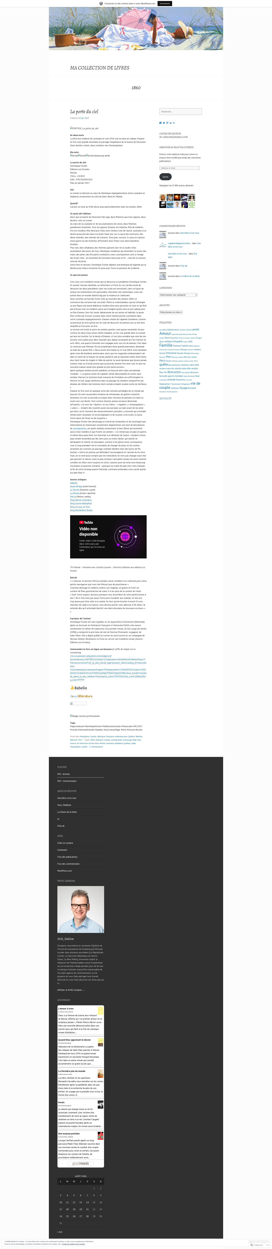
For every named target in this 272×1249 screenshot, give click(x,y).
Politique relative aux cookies (73, 1244)
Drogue (199, 338)
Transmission (176, 384)
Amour (165, 333)
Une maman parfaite (69, 1133)
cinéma (194, 334)
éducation (162, 392)
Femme (177, 345)
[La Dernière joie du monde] (100, 1076)
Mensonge (195, 353)
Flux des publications (67, 856)
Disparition (174, 338)
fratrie (184, 345)
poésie (186, 361)
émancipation (172, 392)
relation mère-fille (190, 364)
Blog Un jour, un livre (80, 506)
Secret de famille (189, 376)
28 (87, 1216)
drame (193, 338)
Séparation (164, 383)
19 (74, 1209)
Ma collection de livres (99, 67)
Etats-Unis (137, 740)
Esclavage (127, 740)
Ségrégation (75, 746)
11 (67, 1202)
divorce (181, 338)
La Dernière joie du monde (71, 1071)
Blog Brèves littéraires (81, 499)
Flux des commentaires (68, 863)
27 (80, 1216)
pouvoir (180, 361)
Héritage (183, 349)
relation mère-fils (166, 368)
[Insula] (100, 1107)
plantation (119, 743)
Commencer (165, 3)
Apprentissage (177, 334)
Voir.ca (73, 496)
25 (67, 1216)
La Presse (75, 493)
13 (80, 1202)
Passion (169, 361)
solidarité (163, 380)
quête (163, 364)
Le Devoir (74, 489)
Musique (175, 357)
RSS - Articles (63, 774)
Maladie (180, 353)
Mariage (187, 353)
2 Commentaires (96, 746)
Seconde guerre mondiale (171, 375)
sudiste (84, 746)
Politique (175, 361)
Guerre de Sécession (79, 743)
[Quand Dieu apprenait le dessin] (100, 1045)
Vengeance (185, 384)
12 (74, 1202)
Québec (131, 736)
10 (61, 1202)
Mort (169, 356)
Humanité (170, 350)
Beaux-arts (187, 334)
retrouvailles (185, 372)
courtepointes (116, 740)
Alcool (189, 330)
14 (87, 1202)
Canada (93, 736)
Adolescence (173, 329)
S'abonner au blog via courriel (176, 147)
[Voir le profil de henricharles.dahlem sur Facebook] (160, 123)
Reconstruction (174, 365)
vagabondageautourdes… (180, 243)
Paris (162, 360)
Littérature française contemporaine (112, 736)
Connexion (62, 849)
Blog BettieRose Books (81, 510)
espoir (185, 342)
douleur (187, 338)
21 (87, 1209)
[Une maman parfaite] (100, 1138)
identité (190, 350)
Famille (165, 345)
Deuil (167, 337)
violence (175, 388)
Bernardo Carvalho (66, 1074)
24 (61, 1216)
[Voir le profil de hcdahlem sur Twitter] (164, 123)
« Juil (59, 1231)
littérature (171, 353)
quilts (133, 743)
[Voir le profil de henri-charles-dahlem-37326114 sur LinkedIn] (171, 123)
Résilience (194, 372)
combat (161, 338)
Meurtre (162, 357)
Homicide (163, 349)
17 (61, 1209)
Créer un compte (65, 842)
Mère (181, 357)
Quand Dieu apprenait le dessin (74, 1039)
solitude (171, 379)
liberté (102, 743)
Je (58, 818)
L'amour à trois (66, 1008)
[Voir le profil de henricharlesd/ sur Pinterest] (167, 123)
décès (161, 341)
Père (196, 361)
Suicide (189, 380)
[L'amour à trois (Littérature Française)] (100, 1013)
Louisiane (110, 743)
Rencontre (174, 372)
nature (194, 357)
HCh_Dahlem (65, 939)
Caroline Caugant (65, 1106)
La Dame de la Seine (190, 276)
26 (74, 1216)
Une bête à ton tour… (178, 253)
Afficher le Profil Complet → (71, 989)
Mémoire (187, 357)
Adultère (183, 330)
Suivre (165, 176)
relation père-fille (183, 368)
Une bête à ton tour (189, 232)
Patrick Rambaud (65, 1043)
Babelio (74, 482)
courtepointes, (80, 428)
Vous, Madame (64, 804)
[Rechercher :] (180, 111)
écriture (192, 388)
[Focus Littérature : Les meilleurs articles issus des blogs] (81, 696)
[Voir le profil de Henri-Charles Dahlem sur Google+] (174, 123)
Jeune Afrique (76, 486)
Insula (61, 1102)
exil (190, 341)
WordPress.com (64, 870)
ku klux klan (94, 743)
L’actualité (165, 398)
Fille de (183, 265)
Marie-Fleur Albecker (66, 1137)
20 (80, 1209)
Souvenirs (181, 379)
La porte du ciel (84, 111)
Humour (177, 350)
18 (67, 1209)
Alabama (99, 740)
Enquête (178, 341)
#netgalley (84, 736)
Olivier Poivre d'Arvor (66, 1012)
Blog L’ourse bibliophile (81, 503)
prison (191, 361)
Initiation (197, 349)
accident (163, 329)
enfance (169, 341)
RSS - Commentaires (66, 780)
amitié (195, 329)
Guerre (196, 346)
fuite (190, 345)
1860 (92, 740)
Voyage (183, 388)
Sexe (197, 376)
